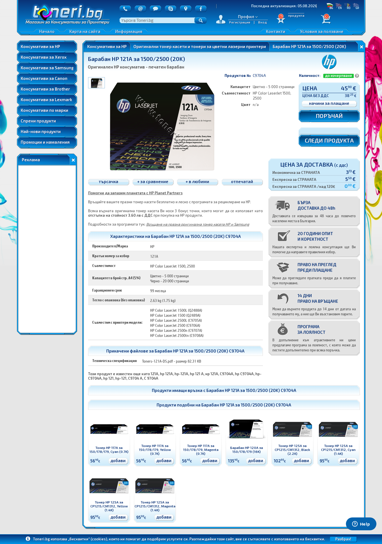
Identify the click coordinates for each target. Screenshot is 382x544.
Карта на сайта (84, 31)
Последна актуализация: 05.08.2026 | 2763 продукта (284, 6)
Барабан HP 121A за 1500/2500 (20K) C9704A (251, 390)
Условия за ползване (321, 31)
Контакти (275, 31)
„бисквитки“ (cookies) (87, 539)
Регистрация (239, 22)
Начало (47, 31)
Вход (262, 22)
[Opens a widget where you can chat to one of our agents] (361, 524)
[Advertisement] (47, 249)
